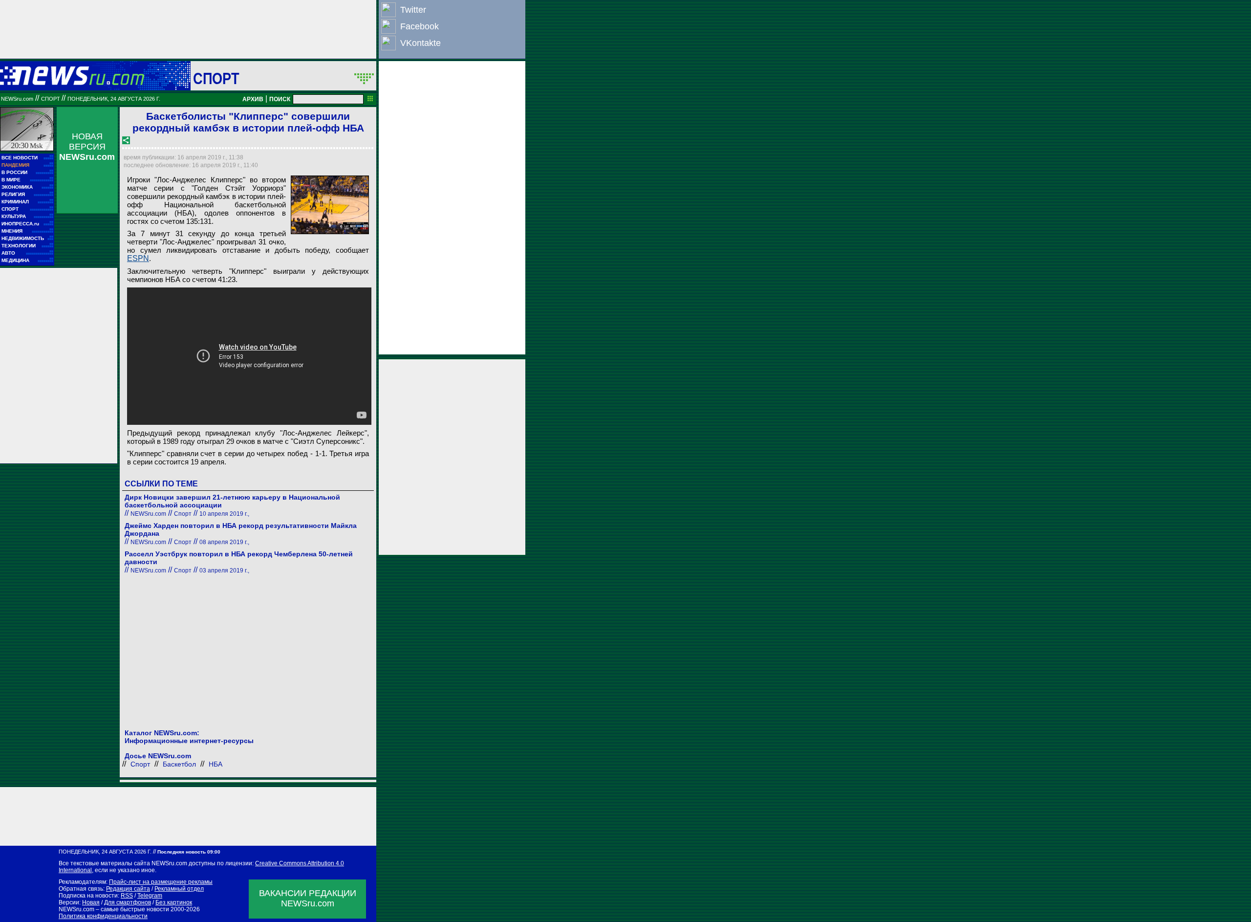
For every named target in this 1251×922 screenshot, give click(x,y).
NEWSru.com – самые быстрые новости (114, 909)
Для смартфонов (127, 902)
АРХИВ (252, 99)
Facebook (419, 26)
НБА (215, 764)
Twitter (413, 10)
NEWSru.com (17, 99)
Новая (91, 902)
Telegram (149, 895)
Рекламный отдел (179, 888)
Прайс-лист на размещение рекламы (161, 881)
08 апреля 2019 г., (224, 542)
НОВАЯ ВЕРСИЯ (87, 147)
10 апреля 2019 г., (224, 513)
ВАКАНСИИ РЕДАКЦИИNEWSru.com (307, 898)
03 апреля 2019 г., (224, 570)
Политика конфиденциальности (103, 916)
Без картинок (173, 902)
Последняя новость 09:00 (188, 852)
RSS (127, 895)
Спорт (216, 78)
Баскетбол (179, 764)
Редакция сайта (128, 888)
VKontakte (420, 43)
